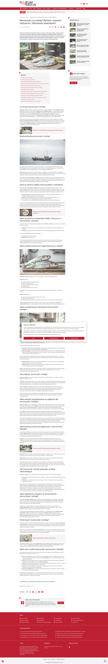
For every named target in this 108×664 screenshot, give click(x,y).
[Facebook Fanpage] (80, 3)
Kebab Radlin (75, 622)
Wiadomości (25, 8)
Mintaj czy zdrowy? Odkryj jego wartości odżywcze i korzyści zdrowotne (47, 212)
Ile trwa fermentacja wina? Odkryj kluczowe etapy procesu (82, 40)
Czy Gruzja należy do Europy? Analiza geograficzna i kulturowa (33, 633)
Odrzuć (33, 338)
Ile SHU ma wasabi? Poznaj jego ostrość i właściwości (83, 62)
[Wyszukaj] (87, 3)
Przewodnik (78, 8)
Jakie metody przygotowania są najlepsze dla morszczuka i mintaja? (34, 91)
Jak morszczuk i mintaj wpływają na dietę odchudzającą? (32, 95)
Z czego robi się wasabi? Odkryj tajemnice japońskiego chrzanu (83, 56)
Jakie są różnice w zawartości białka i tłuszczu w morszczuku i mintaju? (35, 83)
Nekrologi (55, 8)
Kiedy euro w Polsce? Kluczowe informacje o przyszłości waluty (69, 637)
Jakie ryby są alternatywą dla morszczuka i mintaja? (31, 101)
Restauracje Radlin (59, 622)
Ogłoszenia (39, 8)
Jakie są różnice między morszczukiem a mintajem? (31, 81)
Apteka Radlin (41, 618)
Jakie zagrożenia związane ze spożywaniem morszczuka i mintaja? (33, 97)
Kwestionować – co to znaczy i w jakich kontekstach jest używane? (70, 633)
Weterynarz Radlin (24, 620)
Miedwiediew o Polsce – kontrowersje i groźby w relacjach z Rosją (34, 637)
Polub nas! (61, 602)
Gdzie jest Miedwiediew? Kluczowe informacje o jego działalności (70, 635)
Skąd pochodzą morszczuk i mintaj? (28, 79)
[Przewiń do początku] (105, 661)
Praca (44, 8)
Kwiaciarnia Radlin (76, 618)
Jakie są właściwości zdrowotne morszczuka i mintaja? (31, 87)
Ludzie (83, 8)
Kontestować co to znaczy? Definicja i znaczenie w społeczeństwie (34, 635)
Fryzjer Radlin (58, 620)
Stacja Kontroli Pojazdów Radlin (44, 622)
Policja (30, 8)
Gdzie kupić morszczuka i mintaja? (27, 99)
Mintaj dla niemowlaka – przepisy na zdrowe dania (44, 538)
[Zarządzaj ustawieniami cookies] (3, 661)
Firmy (34, 8)
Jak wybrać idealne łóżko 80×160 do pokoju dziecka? (31, 631)
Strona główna (22, 17)
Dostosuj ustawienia (54, 338)
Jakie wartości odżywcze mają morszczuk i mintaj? (31, 85)
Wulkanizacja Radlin (25, 622)
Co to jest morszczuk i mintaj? (27, 77)
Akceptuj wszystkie (74, 338)
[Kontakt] (83, 3)
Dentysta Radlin (24, 618)
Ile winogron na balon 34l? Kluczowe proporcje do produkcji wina (82, 35)
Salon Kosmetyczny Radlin (78, 620)
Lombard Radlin (58, 618)
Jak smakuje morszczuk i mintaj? (27, 89)
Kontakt (45, 647)
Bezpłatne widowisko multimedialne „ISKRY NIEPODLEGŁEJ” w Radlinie (71, 631)
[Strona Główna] (21, 8)
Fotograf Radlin (41, 620)
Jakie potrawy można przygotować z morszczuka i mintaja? (32, 93)
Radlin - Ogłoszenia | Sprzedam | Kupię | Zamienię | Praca (52, 12)
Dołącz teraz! (73, 82)
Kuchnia (27, 17)
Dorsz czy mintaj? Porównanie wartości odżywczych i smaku (46, 448)
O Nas (49, 659)
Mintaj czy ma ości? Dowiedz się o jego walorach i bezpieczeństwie (48, 130)
